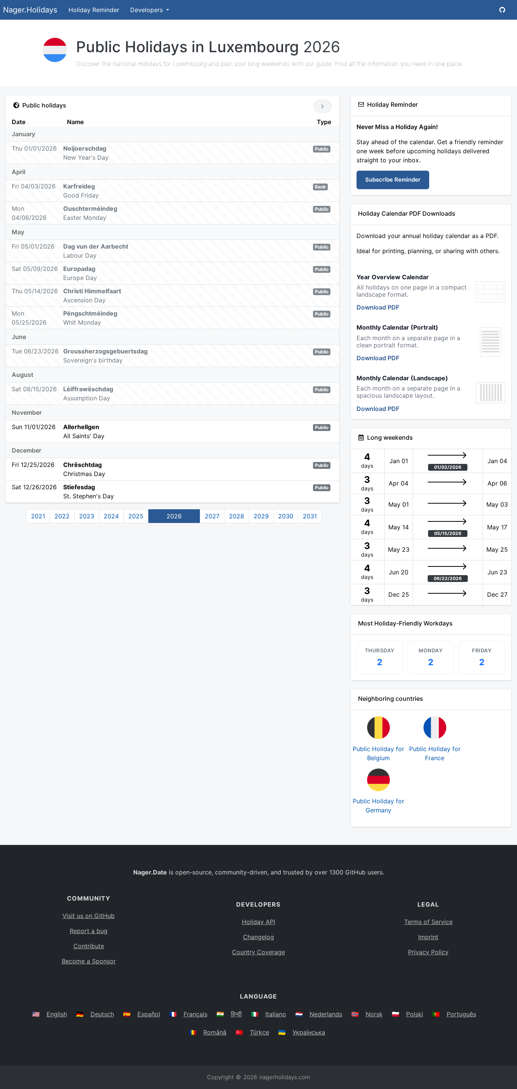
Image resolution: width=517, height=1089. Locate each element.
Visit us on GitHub (88, 915)
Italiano (275, 1014)
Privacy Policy (428, 952)
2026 (174, 516)
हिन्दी (236, 1014)
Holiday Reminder (94, 10)
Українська (309, 1032)
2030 (285, 516)
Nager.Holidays (30, 9)
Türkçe (259, 1032)
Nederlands (326, 1014)
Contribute (88, 946)
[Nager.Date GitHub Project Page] (502, 10)
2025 (135, 516)
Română (214, 1032)
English (57, 1014)
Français (195, 1014)
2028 (236, 516)
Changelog (258, 937)
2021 (38, 516)
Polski (414, 1014)
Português (461, 1014)
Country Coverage (258, 952)
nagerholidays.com (284, 1077)
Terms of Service (428, 922)
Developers (147, 10)
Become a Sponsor (89, 961)
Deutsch (102, 1014)
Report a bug (88, 931)
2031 (310, 516)
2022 (62, 516)
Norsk (374, 1014)
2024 (111, 516)
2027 (212, 516)
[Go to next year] (322, 106)
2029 (261, 516)
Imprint (428, 937)
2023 (86, 516)
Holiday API (258, 922)
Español (148, 1014)
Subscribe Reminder (392, 179)
